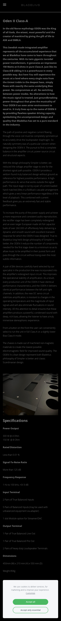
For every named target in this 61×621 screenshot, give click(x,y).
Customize (30, 593)
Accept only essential (31, 610)
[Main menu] (5, 5)
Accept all (30, 601)
